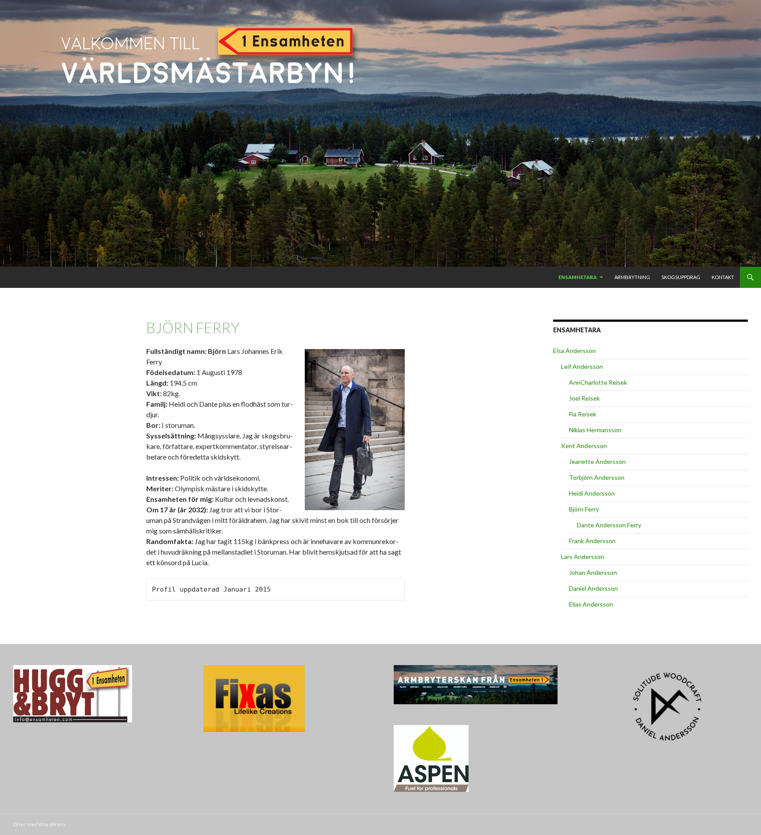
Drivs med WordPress (39, 824)
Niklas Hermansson (595, 430)
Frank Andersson (592, 540)
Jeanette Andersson (597, 461)
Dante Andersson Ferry (609, 525)
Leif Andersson (582, 366)
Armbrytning (632, 277)
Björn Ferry (584, 509)
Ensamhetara (577, 277)
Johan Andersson (593, 572)
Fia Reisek (582, 414)
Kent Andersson (584, 445)
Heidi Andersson (592, 493)
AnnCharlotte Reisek (598, 382)
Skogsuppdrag (680, 277)
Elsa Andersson (574, 350)
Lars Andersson (582, 556)
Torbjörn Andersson (596, 477)
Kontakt (723, 277)
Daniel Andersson (593, 588)
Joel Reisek (584, 398)
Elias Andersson (591, 604)
